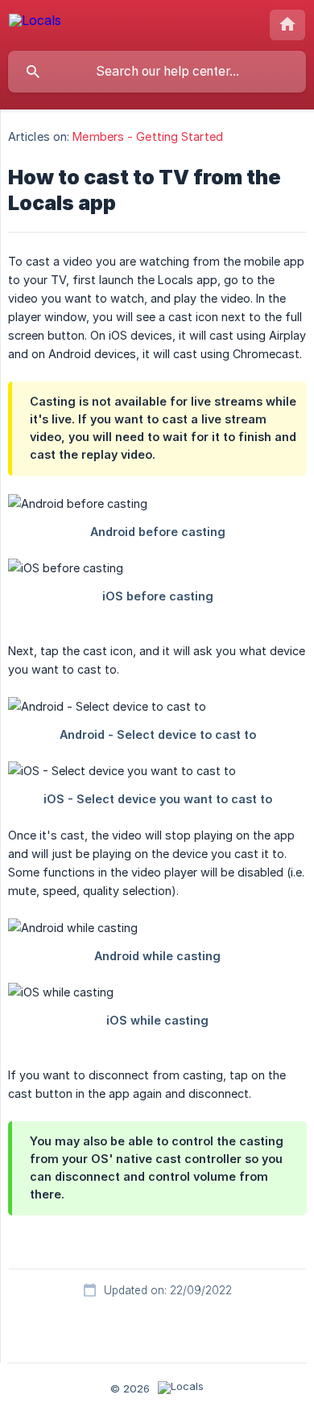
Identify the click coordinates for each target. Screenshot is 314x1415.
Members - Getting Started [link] (147, 136)
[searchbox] (157, 72)
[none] (35, 23)
